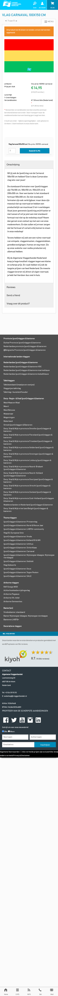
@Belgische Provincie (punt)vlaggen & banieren (25, 350)
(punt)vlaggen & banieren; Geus (17, 569)
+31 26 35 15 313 (11, 693)
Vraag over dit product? (18, 303)
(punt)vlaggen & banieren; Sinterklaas (20, 548)
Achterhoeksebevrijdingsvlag (17, 590)
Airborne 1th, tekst (12, 598)
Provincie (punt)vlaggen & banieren (19, 339)
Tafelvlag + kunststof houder (16, 392)
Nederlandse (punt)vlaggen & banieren (21, 363)
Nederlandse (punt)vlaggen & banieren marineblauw (27, 370)
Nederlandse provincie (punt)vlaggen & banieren (25, 346)
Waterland (8, 421)
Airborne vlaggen (11, 583)
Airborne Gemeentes (13, 602)
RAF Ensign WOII (11, 587)
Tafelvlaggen (9, 381)
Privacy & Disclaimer (21, 756)
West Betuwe (9, 410)
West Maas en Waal (12, 403)
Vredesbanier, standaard (14, 612)
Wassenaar (8, 414)
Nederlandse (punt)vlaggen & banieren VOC (23, 367)
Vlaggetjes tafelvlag (12, 388)
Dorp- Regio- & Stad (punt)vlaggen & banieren (24, 399)
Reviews (11, 287)
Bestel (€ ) (34, 151)
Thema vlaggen (10, 518)
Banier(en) (8, 608)
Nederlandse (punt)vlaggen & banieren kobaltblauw (26, 374)
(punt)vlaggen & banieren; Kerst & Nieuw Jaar (23, 525)
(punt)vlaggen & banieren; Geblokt (19, 561)
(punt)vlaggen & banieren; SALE (17, 576)
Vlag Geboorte (10, 565)
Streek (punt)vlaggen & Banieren (18, 425)
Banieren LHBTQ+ (11, 620)
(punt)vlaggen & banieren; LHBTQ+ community (24, 529)
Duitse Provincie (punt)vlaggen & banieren (22, 343)
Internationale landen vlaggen (17, 357)
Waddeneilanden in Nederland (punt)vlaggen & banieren (28, 505)
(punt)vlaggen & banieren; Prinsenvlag (20, 522)
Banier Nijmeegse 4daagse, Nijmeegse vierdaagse (26, 616)
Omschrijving (13, 164)
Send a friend (13, 295)
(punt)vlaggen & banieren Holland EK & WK (22, 540)
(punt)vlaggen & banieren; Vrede (18, 537)
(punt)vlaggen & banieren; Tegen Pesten (21, 572)
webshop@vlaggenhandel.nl (15, 696)
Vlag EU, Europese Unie (14, 533)
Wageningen (9, 418)
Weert (6, 406)
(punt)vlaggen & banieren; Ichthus (18, 544)
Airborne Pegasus (11, 594)
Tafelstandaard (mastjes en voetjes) (19, 385)
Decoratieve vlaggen (13, 626)
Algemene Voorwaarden (9, 752)
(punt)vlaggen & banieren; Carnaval (19, 551)
